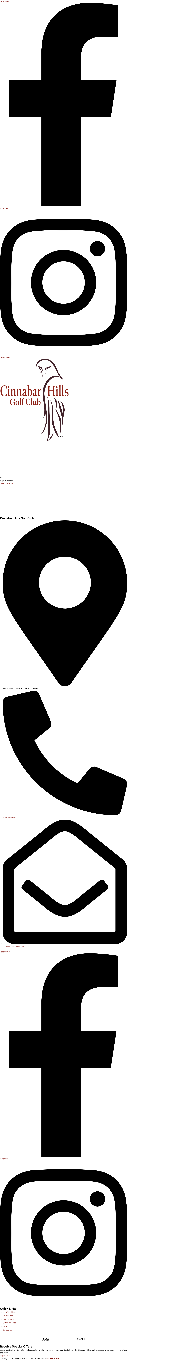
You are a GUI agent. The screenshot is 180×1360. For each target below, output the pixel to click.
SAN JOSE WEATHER (63, 1339)
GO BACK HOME (7, 483)
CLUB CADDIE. (53, 1358)
